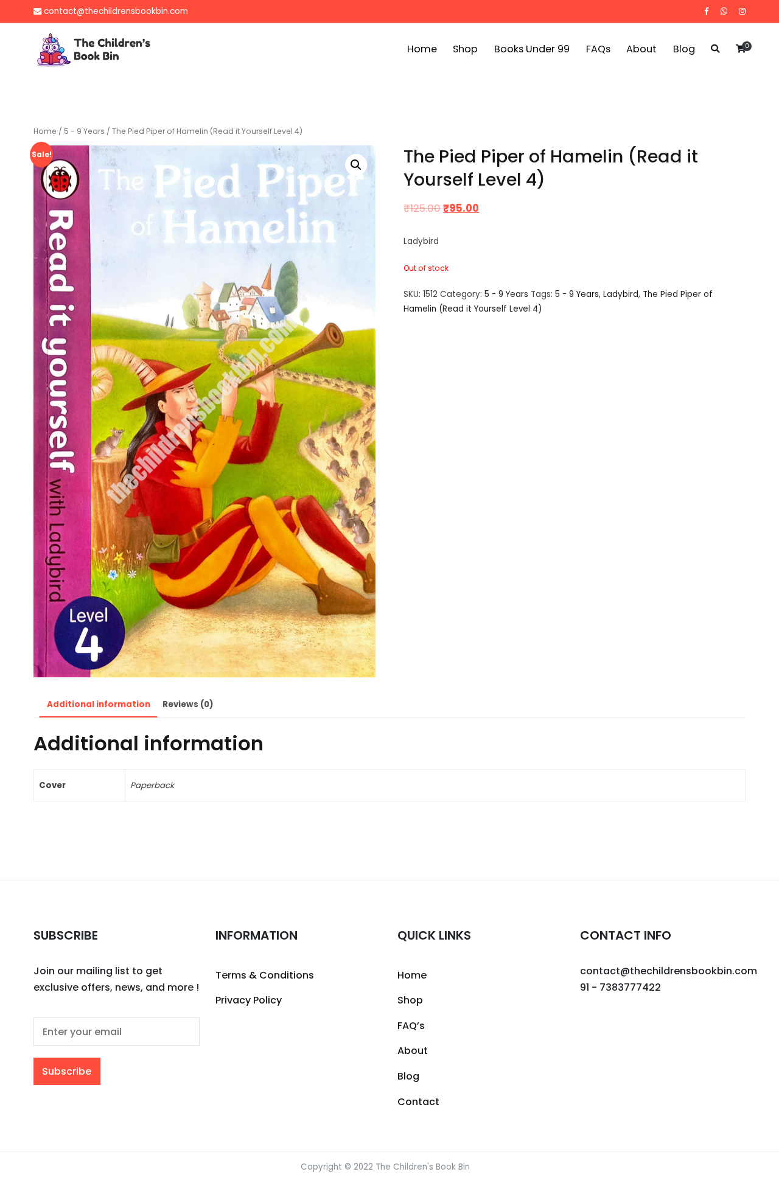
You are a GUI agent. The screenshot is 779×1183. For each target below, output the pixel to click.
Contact (418, 1102)
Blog (684, 49)
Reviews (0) (187, 704)
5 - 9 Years (84, 131)
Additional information (98, 704)
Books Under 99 (532, 49)
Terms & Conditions (264, 975)
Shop (465, 49)
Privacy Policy (248, 1000)
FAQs (598, 49)
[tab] (98, 705)
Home (422, 49)
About (641, 49)
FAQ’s (411, 1026)
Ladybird (620, 294)
